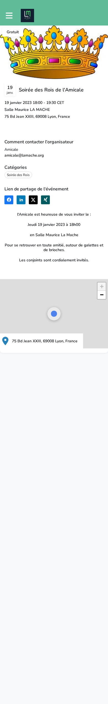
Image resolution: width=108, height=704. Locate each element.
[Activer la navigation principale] (8, 16)
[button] (8, 199)
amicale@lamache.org (24, 155)
